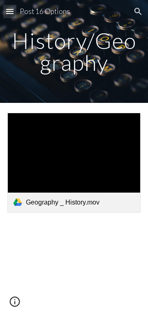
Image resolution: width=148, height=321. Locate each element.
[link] (74, 163)
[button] (10, 11)
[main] (74, 51)
